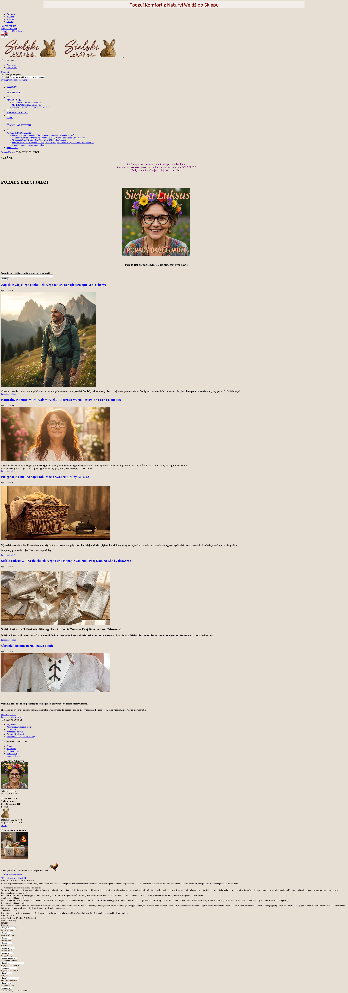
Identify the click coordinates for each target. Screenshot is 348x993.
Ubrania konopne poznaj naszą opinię (28, 145)
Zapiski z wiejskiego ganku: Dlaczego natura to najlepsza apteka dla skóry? (44, 135)
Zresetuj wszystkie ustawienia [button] (14, 990)
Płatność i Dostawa (15, 732)
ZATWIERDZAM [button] (9, 910)
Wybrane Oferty (13, 751)
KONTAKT (12, 753)
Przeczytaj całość (8, 394)
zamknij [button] (4, 923)
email (4, 825)
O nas (9, 746)
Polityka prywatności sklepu (19, 727)
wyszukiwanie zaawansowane (14, 80)
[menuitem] (159, 87)
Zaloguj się (11, 65)
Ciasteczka (11, 729)
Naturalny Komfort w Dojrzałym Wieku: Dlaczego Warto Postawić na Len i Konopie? (49, 138)
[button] (2, 34)
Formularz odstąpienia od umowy (21, 736)
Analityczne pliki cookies (12, 898)
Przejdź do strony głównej (12, 717)
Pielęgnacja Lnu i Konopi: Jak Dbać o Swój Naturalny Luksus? (39, 140)
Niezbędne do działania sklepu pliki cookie (22, 888)
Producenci (11, 748)
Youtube (10, 16)
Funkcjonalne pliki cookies (12, 893)
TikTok (10, 21)
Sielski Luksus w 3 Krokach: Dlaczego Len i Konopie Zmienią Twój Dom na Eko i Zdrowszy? (53, 142)
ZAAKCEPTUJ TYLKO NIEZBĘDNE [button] (18, 918)
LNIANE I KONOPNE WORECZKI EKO (31, 107)
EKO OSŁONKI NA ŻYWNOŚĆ (27, 102)
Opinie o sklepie (14, 756)
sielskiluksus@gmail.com (12, 31)
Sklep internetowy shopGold (13, 878)
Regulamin (11, 724)
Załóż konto (12, 67)
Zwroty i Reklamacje (16, 734)
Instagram (11, 19)
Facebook (11, 14)
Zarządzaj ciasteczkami (12, 874)
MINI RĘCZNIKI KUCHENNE (26, 105)
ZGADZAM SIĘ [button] (8, 920)
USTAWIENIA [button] (8, 915)
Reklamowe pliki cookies (12, 903)
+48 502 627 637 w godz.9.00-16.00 (9, 27)
